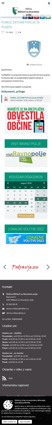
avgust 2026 (26, 183)
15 (38, 199)
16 (44, 199)
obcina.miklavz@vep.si (15, 313)
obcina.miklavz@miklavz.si (17, 309)
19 (20, 203)
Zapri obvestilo (25, 422)
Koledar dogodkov (26, 176)
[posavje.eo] (24, 267)
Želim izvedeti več (9, 422)
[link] (25, 17)
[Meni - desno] (49, 3)
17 (8, 203)
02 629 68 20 (11, 304)
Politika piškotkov (28, 417)
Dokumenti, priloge (13, 91)
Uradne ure (9, 326)
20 (26, 203)
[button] (4, 266)
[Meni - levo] (3, 3)
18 (14, 203)
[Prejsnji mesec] (8, 183)
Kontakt (7, 287)
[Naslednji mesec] (44, 183)
